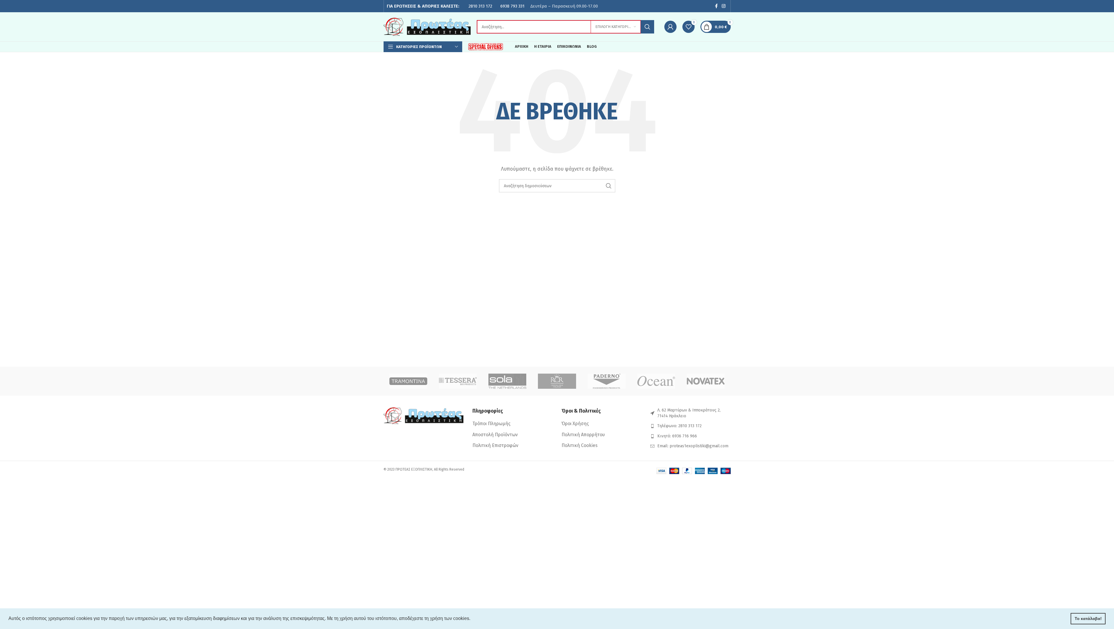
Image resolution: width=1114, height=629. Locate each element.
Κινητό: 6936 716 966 (677, 436)
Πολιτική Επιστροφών (495, 445)
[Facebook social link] (716, 6)
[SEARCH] (647, 26)
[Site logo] (427, 26)
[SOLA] (507, 381)
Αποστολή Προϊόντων (495, 434)
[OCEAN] (656, 381)
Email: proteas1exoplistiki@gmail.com (692, 446)
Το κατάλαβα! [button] (1088, 618)
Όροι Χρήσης (575, 423)
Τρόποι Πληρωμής (491, 423)
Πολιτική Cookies (580, 445)
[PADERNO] (606, 381)
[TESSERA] (458, 381)
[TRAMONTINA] (408, 381)
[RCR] (557, 381)
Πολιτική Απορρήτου (583, 434)
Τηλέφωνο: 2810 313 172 (679, 425)
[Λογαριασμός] (670, 27)
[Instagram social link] (723, 6)
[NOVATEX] (705, 381)
